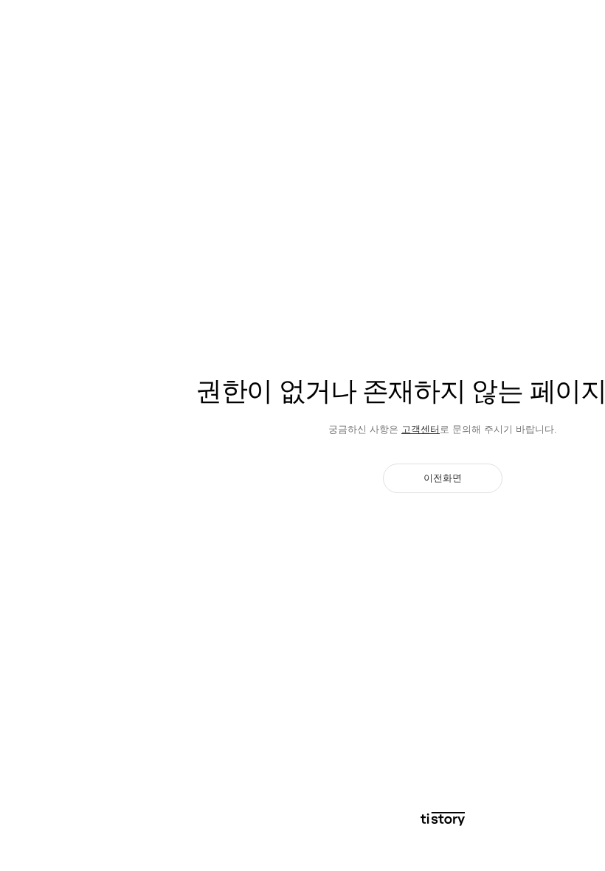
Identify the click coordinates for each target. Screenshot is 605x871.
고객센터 (420, 429)
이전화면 (443, 477)
